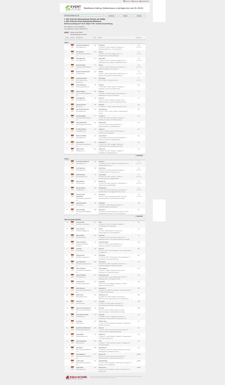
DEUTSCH (128, 1)
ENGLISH (136, 1)
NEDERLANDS (145, 1)
